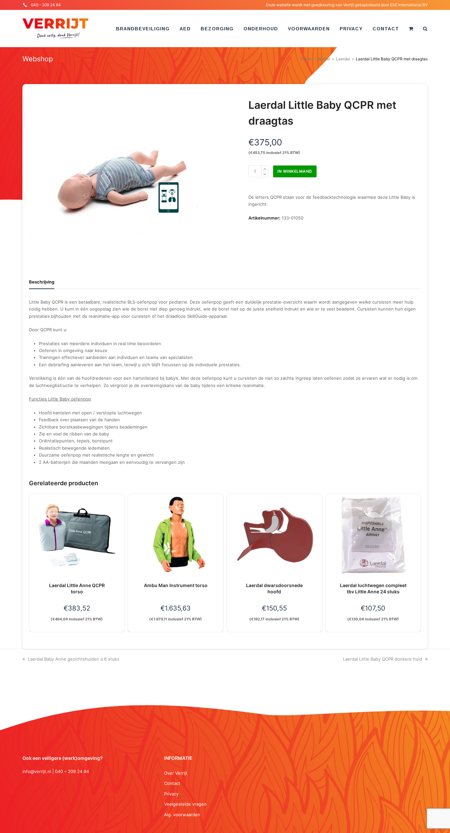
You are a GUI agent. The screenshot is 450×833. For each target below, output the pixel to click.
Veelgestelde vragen (185, 804)
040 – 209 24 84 (46, 4)
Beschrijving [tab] (41, 281)
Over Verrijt (175, 773)
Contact (172, 783)
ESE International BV (409, 4)
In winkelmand (294, 171)
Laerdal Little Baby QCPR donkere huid (382, 659)
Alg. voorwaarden (182, 814)
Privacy (171, 793)
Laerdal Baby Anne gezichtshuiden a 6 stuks (73, 659)
